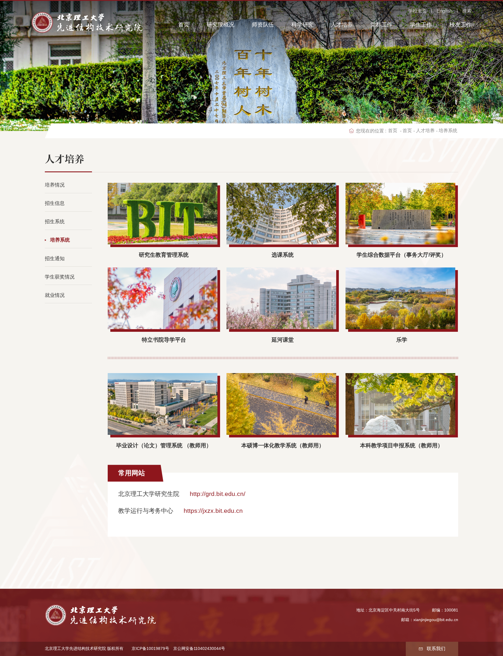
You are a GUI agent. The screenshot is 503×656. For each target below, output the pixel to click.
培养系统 (448, 130)
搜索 (467, 10)
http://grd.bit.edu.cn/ (217, 493)
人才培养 (342, 25)
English (444, 10)
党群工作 (381, 25)
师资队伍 (263, 25)
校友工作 (460, 25)
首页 (183, 25)
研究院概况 (220, 25)
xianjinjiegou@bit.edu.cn (435, 620)
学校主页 (417, 10)
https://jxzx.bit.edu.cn (213, 510)
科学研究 (302, 25)
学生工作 (421, 25)
